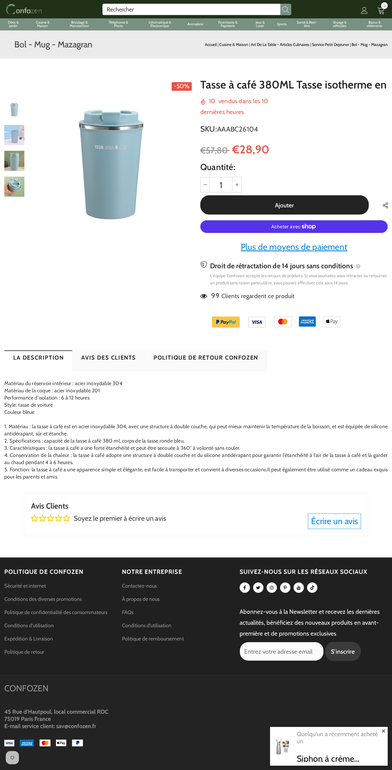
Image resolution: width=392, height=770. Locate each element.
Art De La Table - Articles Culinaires (280, 44)
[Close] (383, 731)
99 (215, 296)
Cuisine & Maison (234, 44)
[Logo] (23, 9)
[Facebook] (245, 587)
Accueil (211, 44)
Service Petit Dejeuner (331, 44)
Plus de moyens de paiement (294, 247)
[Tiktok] (312, 587)
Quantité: (217, 167)
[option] (111, 161)
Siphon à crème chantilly (325, 759)
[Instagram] (272, 587)
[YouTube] (299, 587)
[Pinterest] (285, 587)
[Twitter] (258, 587)
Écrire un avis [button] (334, 521)
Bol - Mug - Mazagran (370, 44)
